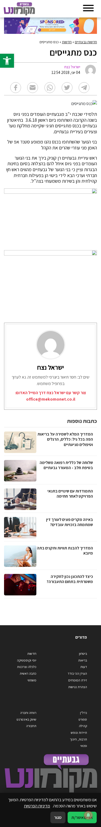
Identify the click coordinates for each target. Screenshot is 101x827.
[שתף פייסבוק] (15, 87)
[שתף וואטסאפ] (49, 87)
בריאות (82, 660)
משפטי (31, 680)
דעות (83, 666)
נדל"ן (83, 712)
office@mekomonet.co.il (50, 399)
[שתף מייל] (32, 87)
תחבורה (31, 726)
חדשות (67, 41)
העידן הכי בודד (77, 673)
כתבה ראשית (28, 673)
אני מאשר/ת (82, 817)
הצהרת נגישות (77, 687)
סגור (58, 817)
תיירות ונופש (79, 732)
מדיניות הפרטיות (37, 806)
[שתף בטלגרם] (84, 87)
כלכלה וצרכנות (26, 666)
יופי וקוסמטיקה (26, 660)
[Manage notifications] (88, 815)
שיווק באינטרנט (26, 719)
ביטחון (83, 653)
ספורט (83, 719)
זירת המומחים (77, 680)
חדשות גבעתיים (86, 41)
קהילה (83, 726)
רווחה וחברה (28, 712)
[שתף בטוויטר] (67, 87)
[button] (7, 61)
